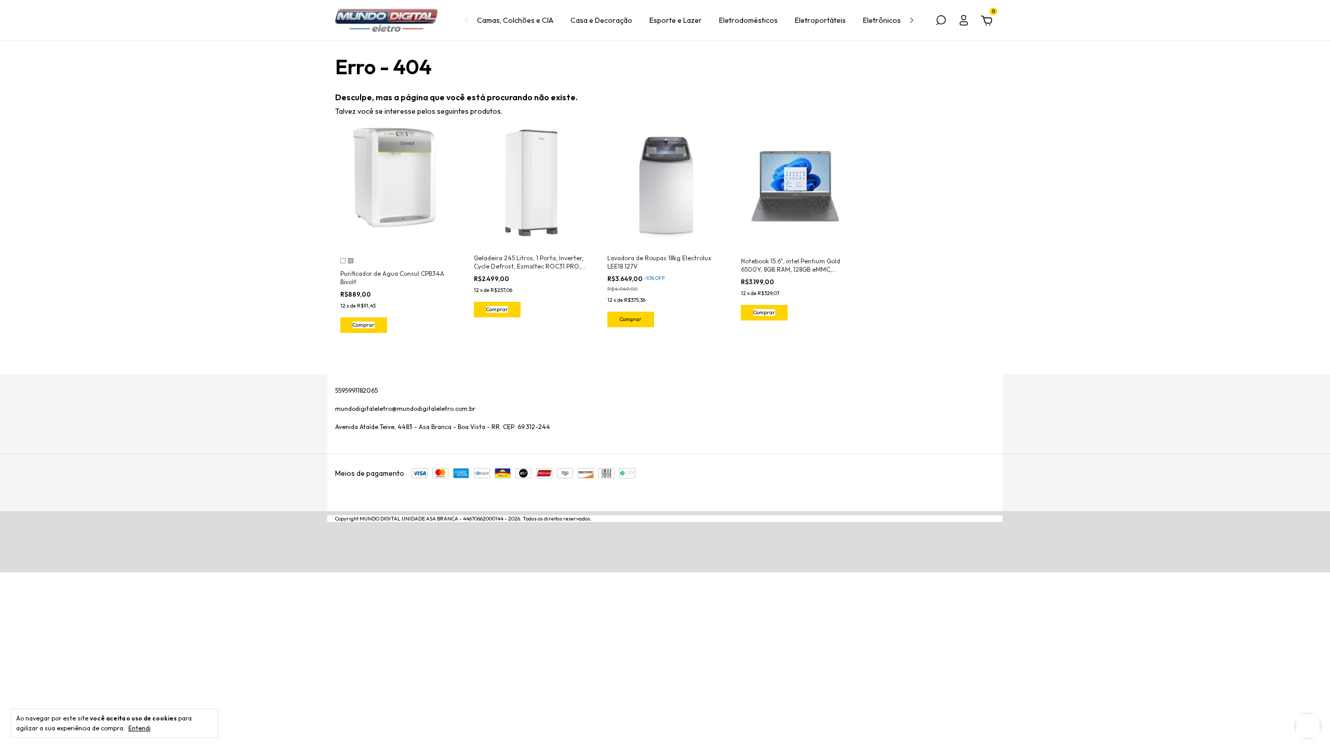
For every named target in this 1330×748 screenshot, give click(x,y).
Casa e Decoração (601, 20)
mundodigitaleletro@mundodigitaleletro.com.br (405, 408)
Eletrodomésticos (748, 20)
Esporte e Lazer (675, 20)
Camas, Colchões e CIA (515, 20)
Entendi (139, 728)
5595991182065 (356, 390)
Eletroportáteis (820, 20)
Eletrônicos (882, 20)
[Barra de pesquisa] (940, 22)
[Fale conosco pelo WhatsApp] (1308, 726)
